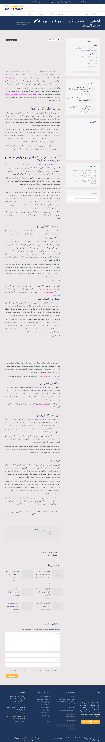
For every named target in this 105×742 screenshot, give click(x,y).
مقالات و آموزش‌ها (12, 40)
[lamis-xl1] (72, 137)
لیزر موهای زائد (10, 77)
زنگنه (95, 173)
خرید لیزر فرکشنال (44, 707)
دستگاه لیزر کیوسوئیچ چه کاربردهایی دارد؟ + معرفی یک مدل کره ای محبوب (43, 576)
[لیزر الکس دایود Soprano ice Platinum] (80, 137)
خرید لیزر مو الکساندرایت (45, 376)
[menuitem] (92, 13)
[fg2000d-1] (80, 145)
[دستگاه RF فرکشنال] (72, 129)
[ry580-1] (80, 129)
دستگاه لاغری (46, 710)
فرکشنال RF (46, 716)
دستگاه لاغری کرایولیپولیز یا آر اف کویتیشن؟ (13, 592)
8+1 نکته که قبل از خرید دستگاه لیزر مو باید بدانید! (13, 606)
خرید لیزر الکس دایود (43, 699)
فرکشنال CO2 (45, 713)
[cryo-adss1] (72, 145)
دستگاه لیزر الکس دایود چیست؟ (81, 170)
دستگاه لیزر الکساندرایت (18, 94)
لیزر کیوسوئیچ (46, 718)
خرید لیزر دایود (48, 292)
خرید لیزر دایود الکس (43, 404)
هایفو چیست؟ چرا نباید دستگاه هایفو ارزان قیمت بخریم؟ (12, 574)
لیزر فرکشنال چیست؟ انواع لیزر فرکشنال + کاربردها (43, 592)
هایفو (48, 721)
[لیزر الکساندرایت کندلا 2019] (88, 137)
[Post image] (57, 574)
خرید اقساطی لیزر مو (22, 449)
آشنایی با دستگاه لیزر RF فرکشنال (43, 604)
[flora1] (88, 145)
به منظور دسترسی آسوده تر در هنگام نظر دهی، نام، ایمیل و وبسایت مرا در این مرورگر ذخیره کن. (34, 670)
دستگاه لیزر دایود (32, 94)
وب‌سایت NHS (55, 164)
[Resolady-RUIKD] (88, 129)
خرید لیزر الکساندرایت (43, 702)
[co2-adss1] (88, 153)
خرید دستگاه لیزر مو (44, 696)
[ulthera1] (80, 153)
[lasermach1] (72, 153)
